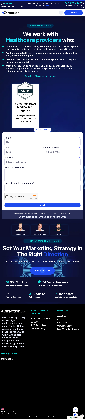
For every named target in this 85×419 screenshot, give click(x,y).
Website (8, 157)
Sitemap (56, 417)
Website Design (38, 328)
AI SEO (34, 322)
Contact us (7, 359)
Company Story (64, 326)
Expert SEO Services (41, 318)
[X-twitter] (75, 410)
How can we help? (14, 167)
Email (7, 148)
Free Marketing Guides (68, 329)
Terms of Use (47, 417)
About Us (61, 316)
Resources (62, 322)
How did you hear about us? (19, 183)
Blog (59, 319)
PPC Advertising (39, 325)
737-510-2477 (73, 2)
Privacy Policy (35, 417)
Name (7, 138)
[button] (42, 13)
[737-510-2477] (82, 3)
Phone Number (51, 148)
